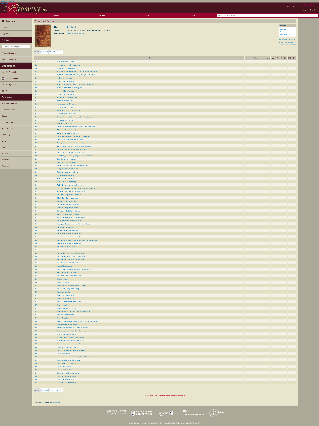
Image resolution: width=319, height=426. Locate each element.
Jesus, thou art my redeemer (66, 376)
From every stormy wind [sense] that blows (71, 191)
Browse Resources (9, 104)
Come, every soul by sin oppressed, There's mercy (74, 136)
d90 (36, 350)
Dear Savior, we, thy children (67, 159)
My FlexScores (12, 78)
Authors (283, 29)
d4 (36, 71)
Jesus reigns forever (64, 367)
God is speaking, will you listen (67, 208)
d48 (36, 214)
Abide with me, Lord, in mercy (67, 68)
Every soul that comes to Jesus (67, 169)
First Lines (283, 32)
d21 (36, 127)
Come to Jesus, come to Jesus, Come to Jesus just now (76, 146)
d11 (36, 94)
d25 (36, 140)
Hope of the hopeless (64, 266)
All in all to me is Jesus (65, 78)
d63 (36, 263)
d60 (36, 253)
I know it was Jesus (63, 318)
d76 (36, 305)
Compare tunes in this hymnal (287, 44)
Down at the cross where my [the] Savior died (72, 165)
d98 (36, 376)
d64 (36, 266)
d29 (36, 153)
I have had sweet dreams (65, 298)
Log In (4, 27)
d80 (36, 318)
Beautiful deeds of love (65, 107)
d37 (36, 178)
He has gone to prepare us (66, 227)
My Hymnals (11, 85)
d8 (36, 84)
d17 (36, 114)
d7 (36, 81)
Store (147, 15)
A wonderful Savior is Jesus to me (68, 65)
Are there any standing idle (66, 94)
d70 (36, 285)
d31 (36, 159)
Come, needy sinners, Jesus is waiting (70, 143)
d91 (36, 354)
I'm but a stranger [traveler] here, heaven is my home (74, 331)
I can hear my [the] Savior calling (68, 289)
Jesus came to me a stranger (67, 347)
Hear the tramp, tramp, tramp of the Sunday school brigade (77, 240)
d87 (36, 341)
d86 (36, 337)
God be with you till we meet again (68, 204)
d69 (36, 282)
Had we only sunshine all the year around (71, 217)
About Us (5, 166)
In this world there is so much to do (68, 344)
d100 (36, 383)
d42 (36, 195)
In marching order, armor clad (67, 334)
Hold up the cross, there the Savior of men (71, 253)
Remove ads (291, 6)
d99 (36, 379)
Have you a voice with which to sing (69, 221)
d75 (36, 302)
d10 (36, 91)
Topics (4, 116)
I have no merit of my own (65, 305)
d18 (36, 117)
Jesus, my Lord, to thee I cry (66, 363)
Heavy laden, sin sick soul (66, 247)
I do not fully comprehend (65, 295)
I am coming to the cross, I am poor (69, 276)
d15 (36, 107)
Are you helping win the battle (67, 97)
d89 (36, 347)
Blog (3, 147)
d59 (36, 250)
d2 (36, 65)
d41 (36, 191)
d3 (36, 68)
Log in (305, 10)
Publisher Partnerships (177, 423)
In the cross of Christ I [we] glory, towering (71, 337)
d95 (36, 367)
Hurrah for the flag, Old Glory (67, 272)
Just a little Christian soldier (66, 383)
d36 (36, 175)
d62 (36, 260)
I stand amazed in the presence (67, 324)
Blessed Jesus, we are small (66, 114)
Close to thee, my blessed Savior (68, 133)
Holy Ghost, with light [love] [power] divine (71, 256)
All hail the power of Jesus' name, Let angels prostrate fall (76, 75)
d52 (36, 227)
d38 (36, 182)
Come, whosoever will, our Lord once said (71, 149)
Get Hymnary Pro (195, 423)
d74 (36, 298)
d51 (36, 224)
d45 (36, 204)
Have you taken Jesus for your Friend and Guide (73, 224)
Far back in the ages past (65, 175)
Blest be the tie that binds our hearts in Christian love (75, 117)
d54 (36, 234)
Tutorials (5, 160)
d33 (36, 165)
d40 (36, 188)
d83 (36, 328)
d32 (36, 162)
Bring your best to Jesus (65, 120)
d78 (36, 311)
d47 (36, 211)
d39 (36, 185)
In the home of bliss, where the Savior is (70, 341)
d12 (36, 97)
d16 (36, 110)
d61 (36, 256)
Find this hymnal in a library (287, 39)
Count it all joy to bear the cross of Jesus (70, 153)
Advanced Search (9, 53)
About (131, 423)
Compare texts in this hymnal (287, 42)
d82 (36, 324)
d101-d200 (44, 52)
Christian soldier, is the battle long (68, 130)
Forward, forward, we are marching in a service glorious (76, 188)
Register (313, 10)
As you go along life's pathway (67, 104)
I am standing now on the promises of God (71, 285)
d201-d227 (52, 52)
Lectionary (6, 135)
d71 (36, 289)
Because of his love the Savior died (69, 110)
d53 (36, 230)
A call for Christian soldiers (66, 62)
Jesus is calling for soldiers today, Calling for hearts (74, 357)
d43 (36, 198)
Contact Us (151, 423)
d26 (36, 143)
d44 (36, 201)
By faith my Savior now (65, 123)
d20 (36, 123)
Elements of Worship (287, 34)
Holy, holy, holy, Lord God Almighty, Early (70, 260)
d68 (36, 279)
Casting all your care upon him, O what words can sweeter (76, 127)
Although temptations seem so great (69, 88)
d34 (36, 169)
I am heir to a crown (63, 279)
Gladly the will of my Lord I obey (68, 198)
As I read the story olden (65, 101)
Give (187, 423)
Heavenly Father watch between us (69, 243)
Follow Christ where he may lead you (69, 185)
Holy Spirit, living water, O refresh (68, 263)
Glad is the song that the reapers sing (69, 195)
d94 (36, 363)
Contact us (56, 403)
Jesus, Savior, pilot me (64, 370)
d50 (36, 221)
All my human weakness (65, 81)
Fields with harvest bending (66, 182)
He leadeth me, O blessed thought (68, 230)
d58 (36, 247)
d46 (36, 208)
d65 (36, 269)
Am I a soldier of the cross (66, 91)
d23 (36, 133)
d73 (36, 295)
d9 (36, 88)
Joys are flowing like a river (66, 379)
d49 (36, 217)
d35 (36, 172)
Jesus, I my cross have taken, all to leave (71, 350)
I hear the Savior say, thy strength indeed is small (73, 311)
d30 (36, 156)
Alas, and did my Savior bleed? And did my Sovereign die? (77, 71)
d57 (36, 243)
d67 (36, 276)
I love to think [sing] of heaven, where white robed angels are (77, 321)
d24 (36, 136)
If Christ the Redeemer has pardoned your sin (72, 328)
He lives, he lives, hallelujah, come (69, 234)
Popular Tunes (7, 128)
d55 (36, 237)
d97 (36, 373)
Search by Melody (9, 59)
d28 (36, 149)
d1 (36, 62)
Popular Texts (7, 122)
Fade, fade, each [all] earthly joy (68, 172)
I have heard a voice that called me (69, 302)
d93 (36, 360)
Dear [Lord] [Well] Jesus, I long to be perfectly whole (74, 156)
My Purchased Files (14, 91)
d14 (36, 104)
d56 (36, 240)
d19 (36, 120)
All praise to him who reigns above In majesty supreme (75, 84)
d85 (36, 334)
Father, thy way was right (65, 178)
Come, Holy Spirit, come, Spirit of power (70, 140)
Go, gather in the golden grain (67, 201)
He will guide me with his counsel (68, 237)
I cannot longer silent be (65, 292)
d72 (36, 292)
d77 (36, 308)
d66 (36, 272)
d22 (36, 130)
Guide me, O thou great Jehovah (68, 214)
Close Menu (10, 21)
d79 (36, 315)
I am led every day (63, 282)
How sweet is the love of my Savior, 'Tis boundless (74, 269)
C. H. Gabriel (71, 27)
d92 (36, 357)
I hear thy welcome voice (65, 315)
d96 (36, 370)
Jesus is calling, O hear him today (68, 360)
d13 (36, 101)
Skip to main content (7, 1)
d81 (36, 321)
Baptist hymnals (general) (75, 33)
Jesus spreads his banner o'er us (68, 373)
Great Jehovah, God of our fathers (68, 211)
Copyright (137, 423)
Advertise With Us (162, 423)
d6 (36, 78)
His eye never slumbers (65, 250)
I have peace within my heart (67, 308)
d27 (36, 146)
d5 (36, 75)
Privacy (143, 423)
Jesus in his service (63, 354)
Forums (5, 153)
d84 (36, 331)
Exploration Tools (8, 110)
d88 (36, 344)
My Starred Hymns (13, 72)
